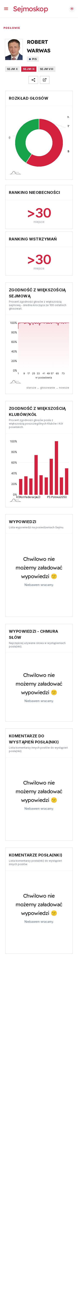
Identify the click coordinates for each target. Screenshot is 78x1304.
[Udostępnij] (33, 80)
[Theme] (72, 8)
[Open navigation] (6, 8)
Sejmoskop (30, 8)
